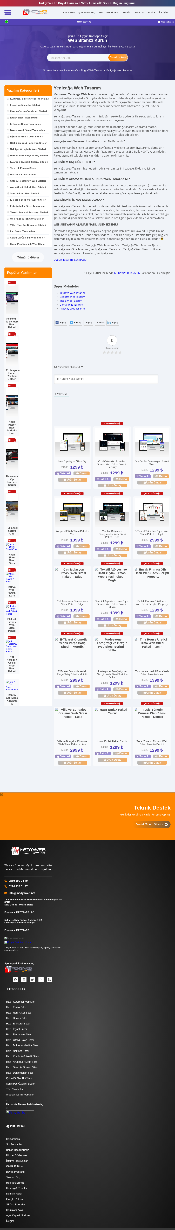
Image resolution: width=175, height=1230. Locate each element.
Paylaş (62, 322)
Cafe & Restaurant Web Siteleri (28, 180)
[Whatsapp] (6, 22)
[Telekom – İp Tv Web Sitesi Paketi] (12, 313)
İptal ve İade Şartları (17, 1160)
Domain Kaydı (14, 1193)
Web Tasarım (95, 70)
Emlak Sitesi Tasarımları (24, 117)
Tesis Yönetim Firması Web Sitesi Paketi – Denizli (152, 743)
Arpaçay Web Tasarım (72, 308)
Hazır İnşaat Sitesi (16, 1029)
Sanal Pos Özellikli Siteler (20, 1083)
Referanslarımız (15, 1182)
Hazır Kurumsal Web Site (20, 1001)
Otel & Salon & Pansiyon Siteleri (28, 143)
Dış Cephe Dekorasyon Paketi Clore (152, 463)
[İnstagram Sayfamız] (23, 979)
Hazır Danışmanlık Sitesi (20, 1072)
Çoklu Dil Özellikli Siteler (19, 1078)
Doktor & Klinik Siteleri (23, 174)
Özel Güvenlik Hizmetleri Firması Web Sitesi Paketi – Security (112, 464)
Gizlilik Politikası (15, 1166)
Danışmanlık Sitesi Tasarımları (27, 130)
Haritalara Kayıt (14, 1209)
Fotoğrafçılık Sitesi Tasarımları (27, 206)
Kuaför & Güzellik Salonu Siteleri (29, 161)
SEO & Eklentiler (15, 1204)
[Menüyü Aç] (7, 12)
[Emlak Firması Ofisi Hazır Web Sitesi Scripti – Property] (152, 573)
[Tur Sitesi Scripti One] (12, 522)
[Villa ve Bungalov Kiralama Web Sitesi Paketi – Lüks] (72, 713)
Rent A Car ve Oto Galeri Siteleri (28, 111)
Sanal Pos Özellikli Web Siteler (27, 244)
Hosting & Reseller (16, 1188)
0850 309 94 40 (18, 880)
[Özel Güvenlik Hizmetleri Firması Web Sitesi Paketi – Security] (112, 443)
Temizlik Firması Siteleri (23, 168)
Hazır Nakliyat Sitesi (17, 1050)
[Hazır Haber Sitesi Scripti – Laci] (12, 416)
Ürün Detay (74, 479)
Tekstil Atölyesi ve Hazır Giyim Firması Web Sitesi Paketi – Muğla (112, 604)
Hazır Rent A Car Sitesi (19, 1012)
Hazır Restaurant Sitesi (19, 1034)
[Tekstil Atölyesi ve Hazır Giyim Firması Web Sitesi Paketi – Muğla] (112, 575)
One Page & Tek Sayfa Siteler (27, 218)
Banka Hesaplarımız (17, 1149)
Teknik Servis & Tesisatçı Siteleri (29, 212)
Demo (83, 473)
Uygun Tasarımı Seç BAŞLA (70, 260)
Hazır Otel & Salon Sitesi (20, 1039)
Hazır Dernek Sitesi (17, 1018)
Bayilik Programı (15, 1171)
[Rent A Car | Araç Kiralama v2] (12, 689)
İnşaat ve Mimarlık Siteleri (25, 105)
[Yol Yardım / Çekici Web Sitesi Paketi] (12, 651)
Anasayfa (72, 70)
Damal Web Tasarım (71, 304)
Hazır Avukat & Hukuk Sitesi (22, 1061)
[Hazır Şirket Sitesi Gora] (12, 549)
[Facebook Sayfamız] (15, 979)
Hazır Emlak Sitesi (16, 1007)
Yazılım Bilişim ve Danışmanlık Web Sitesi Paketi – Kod (112, 534)
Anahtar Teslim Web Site (19, 1094)
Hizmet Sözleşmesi (17, 1155)
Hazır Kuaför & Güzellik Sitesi (22, 1056)
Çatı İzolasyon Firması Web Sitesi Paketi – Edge (72, 603)
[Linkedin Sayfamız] (41, 979)
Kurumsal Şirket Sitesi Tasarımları (29, 98)
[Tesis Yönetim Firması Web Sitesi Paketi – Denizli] (152, 713)
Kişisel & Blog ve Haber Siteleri (28, 199)
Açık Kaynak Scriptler (18, 1215)
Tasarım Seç (13, 1177)
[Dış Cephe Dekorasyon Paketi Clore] (152, 443)
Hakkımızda (13, 1138)
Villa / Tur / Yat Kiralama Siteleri (28, 225)
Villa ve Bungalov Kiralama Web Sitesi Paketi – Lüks (72, 743)
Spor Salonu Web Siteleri (24, 193)
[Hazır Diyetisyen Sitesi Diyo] (72, 443)
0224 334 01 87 (18, 886)
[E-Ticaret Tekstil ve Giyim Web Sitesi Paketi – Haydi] (152, 513)
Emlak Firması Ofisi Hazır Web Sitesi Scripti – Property (152, 603)
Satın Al (65, 473)
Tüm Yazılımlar (14, 1089)
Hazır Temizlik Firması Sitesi (22, 1067)
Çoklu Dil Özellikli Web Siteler (27, 237)
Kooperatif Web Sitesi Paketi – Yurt (72, 533)
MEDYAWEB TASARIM (127, 273)
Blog (83, 70)
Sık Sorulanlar (14, 1144)
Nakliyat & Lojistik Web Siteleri (28, 149)
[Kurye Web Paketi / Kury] (12, 581)
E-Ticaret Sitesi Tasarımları (25, 124)
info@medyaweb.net (21, 893)
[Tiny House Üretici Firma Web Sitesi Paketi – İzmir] (152, 643)
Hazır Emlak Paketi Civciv (112, 741)
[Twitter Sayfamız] (32, 979)
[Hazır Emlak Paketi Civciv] (112, 711)
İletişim (10, 1220)
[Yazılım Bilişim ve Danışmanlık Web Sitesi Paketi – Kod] (112, 513)
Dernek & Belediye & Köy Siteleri (29, 155)
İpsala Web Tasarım (71, 300)
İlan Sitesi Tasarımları (22, 231)
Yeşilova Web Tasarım (72, 292)
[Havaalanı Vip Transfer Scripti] (12, 471)
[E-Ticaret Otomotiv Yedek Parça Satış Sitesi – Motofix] (72, 643)
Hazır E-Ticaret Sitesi (18, 1023)
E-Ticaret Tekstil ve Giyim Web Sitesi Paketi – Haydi (152, 533)
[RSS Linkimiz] (49, 979)
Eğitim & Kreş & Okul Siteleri (26, 136)
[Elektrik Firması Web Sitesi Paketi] (12, 614)
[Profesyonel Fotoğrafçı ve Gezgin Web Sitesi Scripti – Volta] (112, 645)
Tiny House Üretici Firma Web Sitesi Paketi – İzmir (152, 673)
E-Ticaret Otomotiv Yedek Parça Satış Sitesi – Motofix (72, 673)
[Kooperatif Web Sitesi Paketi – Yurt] (72, 513)
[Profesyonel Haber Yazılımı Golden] (12, 365)
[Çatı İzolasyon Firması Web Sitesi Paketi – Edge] (72, 573)
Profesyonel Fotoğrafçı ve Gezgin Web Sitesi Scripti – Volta (112, 674)
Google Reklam (15, 1199)
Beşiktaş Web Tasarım (72, 296)
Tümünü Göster (28, 257)
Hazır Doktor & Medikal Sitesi (22, 1045)
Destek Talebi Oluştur (150, 824)
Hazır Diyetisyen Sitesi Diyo (72, 461)
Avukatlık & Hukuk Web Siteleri (28, 187)
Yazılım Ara (118, 57)
